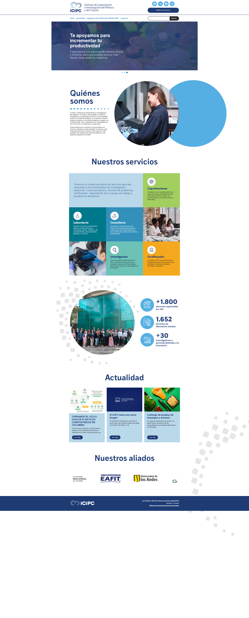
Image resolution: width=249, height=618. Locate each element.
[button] (70, 478)
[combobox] (159, 18)
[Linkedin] (154, 3)
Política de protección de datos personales (164, 505)
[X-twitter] (160, 3)
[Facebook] (166, 3)
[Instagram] (172, 3)
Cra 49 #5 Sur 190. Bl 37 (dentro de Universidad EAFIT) (160, 501)
